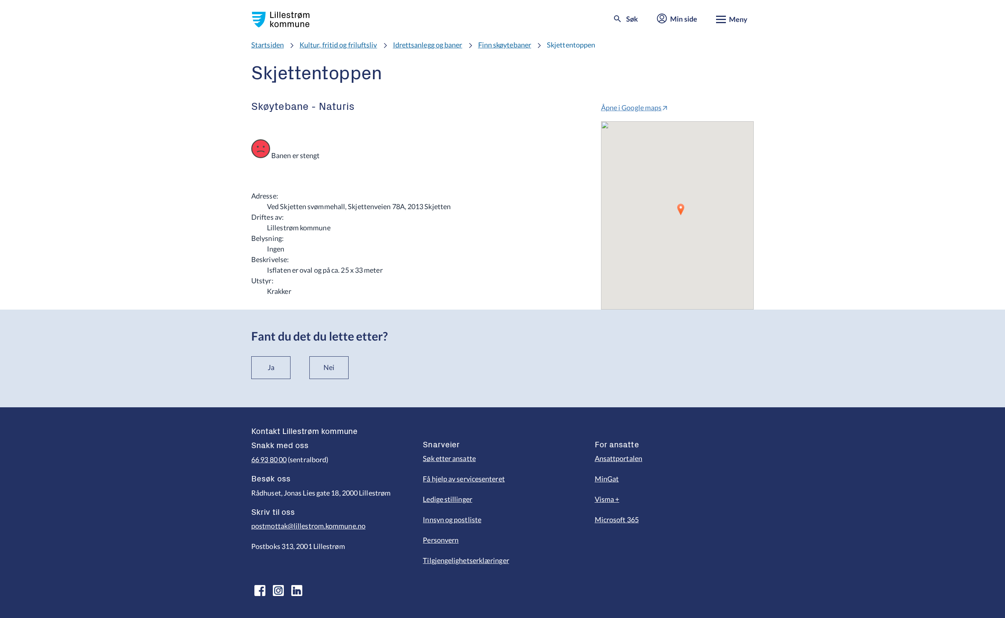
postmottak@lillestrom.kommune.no (308, 525)
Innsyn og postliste (452, 519)
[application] (677, 215)
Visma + (607, 499)
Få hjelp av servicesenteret (463, 478)
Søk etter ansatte (449, 458)
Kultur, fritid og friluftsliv (338, 44)
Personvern (441, 540)
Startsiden (267, 44)
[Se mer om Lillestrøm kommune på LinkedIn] (296, 590)
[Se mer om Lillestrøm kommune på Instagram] (278, 590)
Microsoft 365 (617, 519)
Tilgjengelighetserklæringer (466, 560)
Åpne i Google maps (631, 107)
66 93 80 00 (269, 459)
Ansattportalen (618, 458)
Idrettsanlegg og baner (427, 44)
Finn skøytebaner (504, 44)
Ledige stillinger (447, 499)
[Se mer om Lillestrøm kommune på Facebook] (260, 590)
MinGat (607, 478)
